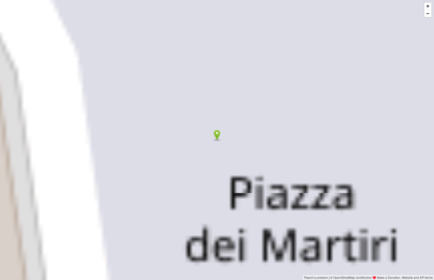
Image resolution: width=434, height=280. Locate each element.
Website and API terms (417, 277)
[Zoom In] (427, 6)
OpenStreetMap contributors (352, 277)
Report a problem (316, 277)
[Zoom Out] (427, 13)
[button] (217, 135)
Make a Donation (388, 277)
